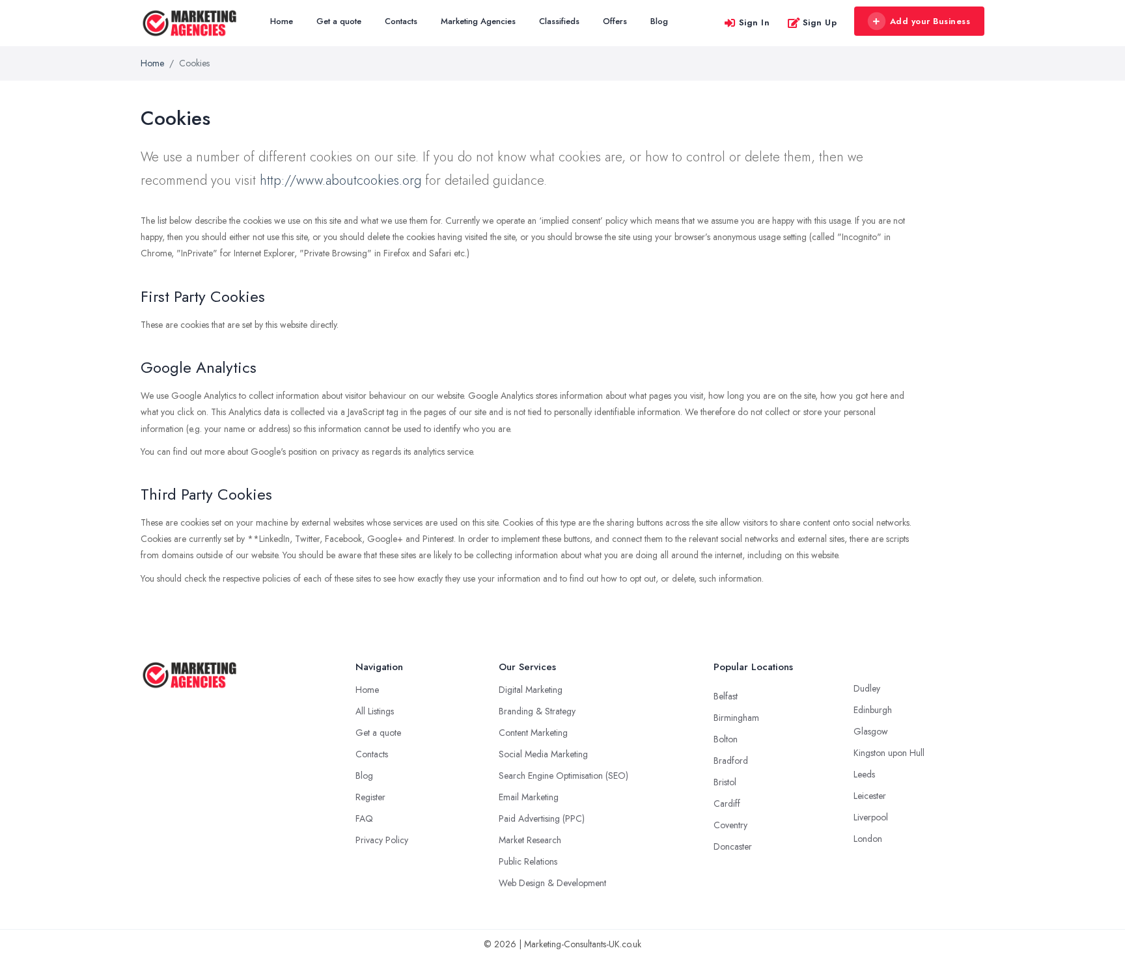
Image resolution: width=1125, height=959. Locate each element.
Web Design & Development (552, 882)
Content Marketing (533, 732)
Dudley (867, 688)
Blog (659, 21)
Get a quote (338, 21)
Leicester (870, 795)
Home (281, 21)
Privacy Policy (381, 839)
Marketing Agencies (478, 21)
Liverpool (871, 817)
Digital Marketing (530, 689)
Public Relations (528, 861)
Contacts (401, 21)
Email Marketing (529, 797)
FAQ (364, 818)
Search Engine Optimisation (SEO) (563, 775)
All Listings (374, 711)
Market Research (530, 839)
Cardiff (727, 803)
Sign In (754, 22)
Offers (615, 21)
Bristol (725, 782)
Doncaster (733, 846)
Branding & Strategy (537, 711)
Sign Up (820, 22)
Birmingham (736, 717)
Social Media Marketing (543, 754)
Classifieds (559, 21)
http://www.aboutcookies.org (340, 180)
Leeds (864, 774)
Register (370, 797)
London (868, 838)
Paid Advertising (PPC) (542, 818)
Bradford (731, 760)
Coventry (730, 824)
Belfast (726, 696)
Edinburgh (873, 709)
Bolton (726, 739)
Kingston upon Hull (889, 752)
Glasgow (871, 731)
